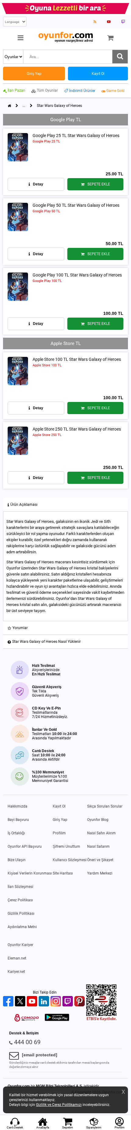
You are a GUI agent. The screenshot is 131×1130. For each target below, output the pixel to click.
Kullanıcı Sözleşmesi (70, 860)
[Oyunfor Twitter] (21, 1001)
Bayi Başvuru (18, 820)
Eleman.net (17, 958)
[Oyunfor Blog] (94, 21)
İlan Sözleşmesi (20, 887)
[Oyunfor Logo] (65, 37)
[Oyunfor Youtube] (33, 1001)
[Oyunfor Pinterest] (80, 1001)
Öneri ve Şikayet (100, 860)
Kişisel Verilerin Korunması (30, 873)
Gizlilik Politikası (21, 913)
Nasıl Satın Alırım (101, 833)
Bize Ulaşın (17, 860)
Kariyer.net (16, 972)
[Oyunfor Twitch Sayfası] (123, 21)
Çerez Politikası (20, 900)
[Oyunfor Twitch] (68, 1001)
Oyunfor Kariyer (20, 945)
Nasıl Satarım (98, 846)
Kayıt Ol (59, 806)
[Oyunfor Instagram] (56, 1001)
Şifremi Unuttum (66, 846)
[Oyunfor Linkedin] (45, 1001)
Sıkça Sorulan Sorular (104, 806)
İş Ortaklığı (16, 833)
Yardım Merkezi (99, 873)
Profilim (59, 833)
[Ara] (120, 57)
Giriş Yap (60, 820)
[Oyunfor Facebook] (9, 1001)
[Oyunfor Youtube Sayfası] (109, 21)
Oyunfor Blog (97, 820)
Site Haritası (63, 873)
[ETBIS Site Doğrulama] (101, 1020)
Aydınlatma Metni (22, 927)
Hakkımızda (17, 806)
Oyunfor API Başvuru (25, 846)
